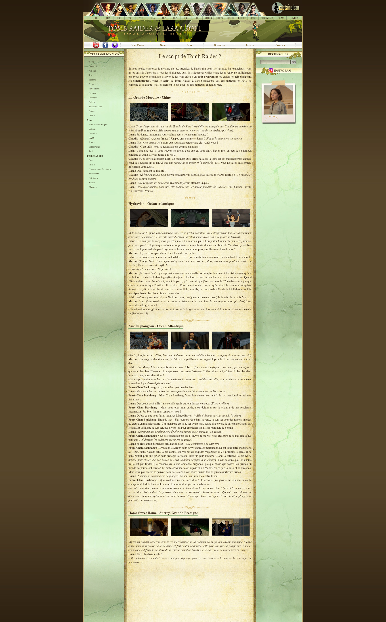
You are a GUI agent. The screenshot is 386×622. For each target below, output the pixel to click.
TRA (175, 17)
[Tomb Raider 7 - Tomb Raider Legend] (161, 13)
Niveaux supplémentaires (100, 169)
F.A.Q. (91, 138)
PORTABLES (267, 17)
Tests (91, 75)
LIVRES (294, 17)
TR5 (141, 17)
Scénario (92, 79)
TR (197, 17)
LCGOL (230, 17)
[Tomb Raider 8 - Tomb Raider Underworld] (183, 13)
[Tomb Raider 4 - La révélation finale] (128, 13)
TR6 (153, 17)
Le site (250, 45)
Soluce (92, 142)
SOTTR (219, 17)
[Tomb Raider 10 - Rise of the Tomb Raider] (206, 13)
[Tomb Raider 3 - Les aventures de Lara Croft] (116, 13)
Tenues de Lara (95, 106)
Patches (92, 164)
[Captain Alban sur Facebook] (106, 45)
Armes (91, 111)
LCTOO (241, 17)
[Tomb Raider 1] (96, 13)
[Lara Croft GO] (250, 13)
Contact (280, 45)
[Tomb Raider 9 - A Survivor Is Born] (195, 13)
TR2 (108, 17)
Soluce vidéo (94, 147)
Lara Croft (137, 45)
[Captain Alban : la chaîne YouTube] (95, 45)
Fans (189, 45)
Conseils (92, 129)
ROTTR (208, 17)
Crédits (92, 115)
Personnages (94, 88)
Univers (92, 93)
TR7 (164, 17)
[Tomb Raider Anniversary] (172, 13)
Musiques (93, 187)
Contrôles (93, 133)
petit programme (207, 76)
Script (91, 84)
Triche (91, 151)
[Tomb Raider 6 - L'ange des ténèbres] (150, 13)
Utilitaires (93, 178)
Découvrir (93, 66)
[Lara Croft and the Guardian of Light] (228, 13)
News (163, 45)
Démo (91, 160)
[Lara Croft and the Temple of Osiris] (239, 13)
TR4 (130, 17)
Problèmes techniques (98, 124)
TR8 (186, 17)
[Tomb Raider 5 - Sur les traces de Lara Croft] (139, 13)
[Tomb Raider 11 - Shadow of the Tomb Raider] (217, 13)
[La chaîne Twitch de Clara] (117, 45)
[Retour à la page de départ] (278, 13)
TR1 (97, 17)
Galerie (92, 102)
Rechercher (278, 54)
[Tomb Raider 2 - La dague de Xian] (105, 13)
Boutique (219, 45)
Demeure (92, 97)
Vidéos (92, 182)
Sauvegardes (94, 173)
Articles (92, 71)
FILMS (281, 17)
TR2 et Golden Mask (105, 54)
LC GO (253, 17)
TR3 (119, 17)
